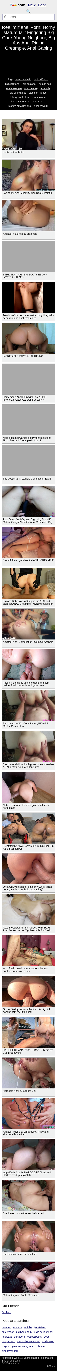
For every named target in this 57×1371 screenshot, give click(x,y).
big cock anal (12, 84)
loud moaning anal (35, 97)
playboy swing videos (24, 1346)
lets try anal (16, 97)
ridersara (7, 1336)
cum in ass (45, 84)
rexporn (6, 1346)
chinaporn (19, 1336)
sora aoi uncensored (28, 1341)
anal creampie (14, 88)
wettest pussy (34, 1336)
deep (47, 1336)
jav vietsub (40, 1327)
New (31, 5)
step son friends (38, 92)
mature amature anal (20, 106)
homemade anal (20, 101)
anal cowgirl (41, 106)
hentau (42, 1346)
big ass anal (29, 84)
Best (42, 5)
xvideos (17, 1327)
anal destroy (31, 88)
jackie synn (47, 1341)
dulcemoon (8, 1332)
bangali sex (8, 1341)
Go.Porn (6, 1312)
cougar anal (38, 101)
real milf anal (41, 79)
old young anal (18, 92)
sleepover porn (10, 1351)
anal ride (45, 88)
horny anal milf (23, 79)
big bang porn (24, 1332)
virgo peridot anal (43, 1332)
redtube (28, 1327)
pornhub (6, 1327)
